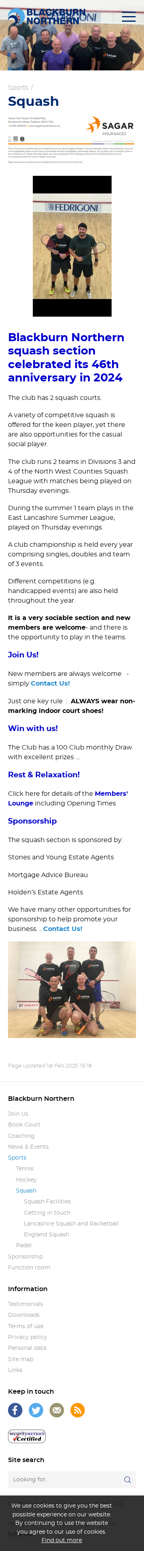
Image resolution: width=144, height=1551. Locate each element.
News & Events (28, 1147)
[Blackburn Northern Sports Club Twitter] (36, 1410)
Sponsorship (25, 1257)
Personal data (27, 1348)
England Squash (46, 1235)
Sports (18, 87)
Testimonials (25, 1304)
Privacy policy (27, 1337)
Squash (26, 1191)
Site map (20, 1359)
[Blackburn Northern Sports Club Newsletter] (56, 1410)
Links (15, 1370)
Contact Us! (50, 683)
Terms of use (26, 1326)
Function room (29, 1268)
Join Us (18, 1114)
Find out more (62, 1540)
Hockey (26, 1180)
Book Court (24, 1125)
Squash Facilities (47, 1202)
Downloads (24, 1315)
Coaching (21, 1136)
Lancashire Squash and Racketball (71, 1224)
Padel (24, 1245)
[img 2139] (72, 246)
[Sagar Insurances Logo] (72, 140)
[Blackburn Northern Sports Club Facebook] (15, 1410)
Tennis (25, 1169)
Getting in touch (47, 1213)
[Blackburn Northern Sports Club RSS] (77, 1410)
